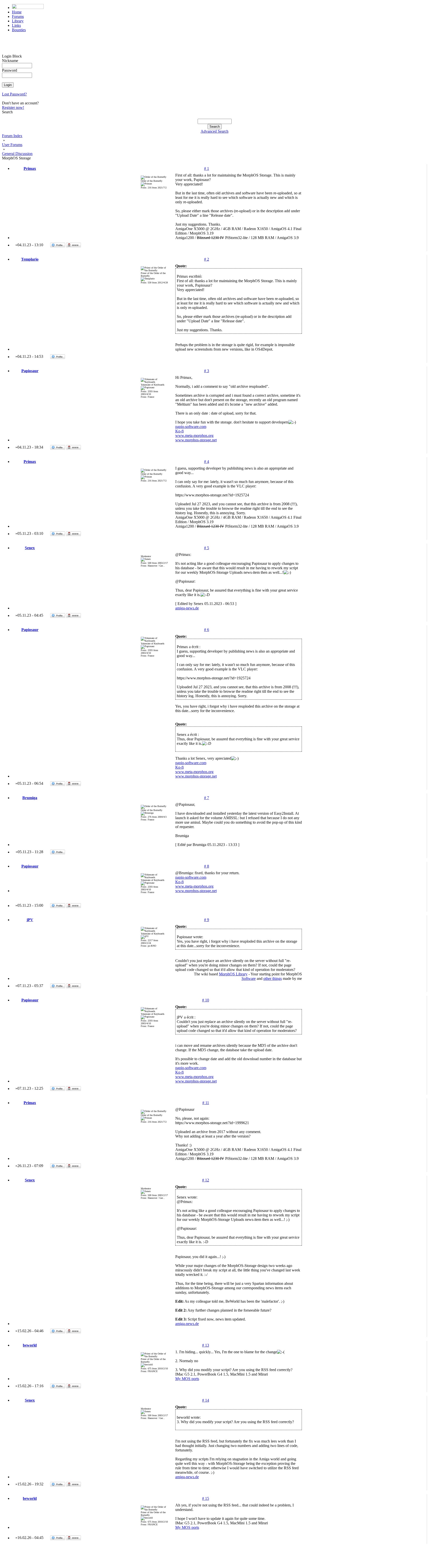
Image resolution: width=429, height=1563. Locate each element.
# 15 (205, 1498)
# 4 (206, 461)
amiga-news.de (187, 608)
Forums (18, 16)
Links (16, 25)
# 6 (206, 630)
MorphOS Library (233, 974)
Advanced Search (214, 131)
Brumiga (29, 798)
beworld (30, 1345)
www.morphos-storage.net (196, 440)
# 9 (206, 920)
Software (249, 978)
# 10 (205, 1000)
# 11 (205, 1103)
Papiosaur (29, 371)
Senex (30, 548)
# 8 (206, 866)
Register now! (13, 107)
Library (18, 21)
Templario (29, 259)
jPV (30, 920)
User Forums (12, 145)
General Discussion (17, 153)
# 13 (205, 1345)
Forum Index (12, 136)
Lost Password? (14, 94)
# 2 (206, 259)
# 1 (206, 168)
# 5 (206, 548)
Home (17, 12)
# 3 (206, 371)
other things (272, 978)
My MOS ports (187, 1379)
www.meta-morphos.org (194, 435)
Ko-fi (179, 431)
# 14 (205, 1400)
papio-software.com (190, 426)
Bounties (19, 30)
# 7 (206, 798)
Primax (30, 168)
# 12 (205, 1180)
